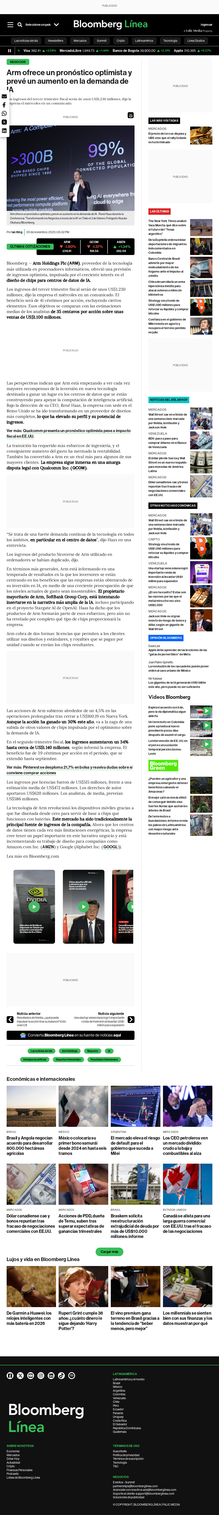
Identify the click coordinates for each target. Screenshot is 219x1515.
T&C (115, 1466)
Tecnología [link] (170, 40)
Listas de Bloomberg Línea (23, 1477)
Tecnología (120, 1462)
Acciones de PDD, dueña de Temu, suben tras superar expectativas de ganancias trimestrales (81, 1223)
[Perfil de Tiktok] (61, 1375)
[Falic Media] (186, 30)
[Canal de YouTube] (30, 1375)
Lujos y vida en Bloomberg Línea (43, 1259)
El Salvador (120, 1424)
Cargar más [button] (109, 1252)
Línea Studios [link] (196, 40)
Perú (116, 1405)
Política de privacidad (126, 1455)
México (117, 1386)
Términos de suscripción (128, 1458)
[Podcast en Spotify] (71, 1375)
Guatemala (119, 1431)
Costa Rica (120, 1420)
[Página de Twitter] (20, 1375)
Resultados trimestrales (104, 1059)
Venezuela (119, 1398)
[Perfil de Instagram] (40, 1375)
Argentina (119, 1390)
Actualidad (13, 1462)
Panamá (118, 1413)
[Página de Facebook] (10, 1375)
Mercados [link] (80, 40)
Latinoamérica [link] (144, 40)
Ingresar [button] (206, 25)
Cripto (11, 1466)
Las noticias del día (41, 1051)
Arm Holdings (69, 1051)
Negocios (18, 62)
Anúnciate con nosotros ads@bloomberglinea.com (144, 1489)
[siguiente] (131, 1019)
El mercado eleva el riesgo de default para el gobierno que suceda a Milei (135, 1145)
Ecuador (118, 1409)
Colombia (119, 1394)
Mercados (13, 1455)
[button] (131, 115)
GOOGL (111, 846)
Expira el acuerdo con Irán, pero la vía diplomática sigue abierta (167, 712)
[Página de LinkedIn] (51, 1375)
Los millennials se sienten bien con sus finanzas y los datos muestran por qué (187, 1318)
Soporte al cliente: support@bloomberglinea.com (143, 1493)
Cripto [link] (121, 40)
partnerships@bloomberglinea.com (135, 1486)
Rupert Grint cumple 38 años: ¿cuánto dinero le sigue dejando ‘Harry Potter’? (81, 1321)
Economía (13, 1451)
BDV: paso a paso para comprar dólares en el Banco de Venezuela (167, 443)
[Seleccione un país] (56, 25)
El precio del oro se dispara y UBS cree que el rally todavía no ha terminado (167, 138)
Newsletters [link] (55, 40)
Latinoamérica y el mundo (129, 1379)
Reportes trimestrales (68, 1059)
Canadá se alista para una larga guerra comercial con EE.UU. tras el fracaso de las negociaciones (187, 1223)
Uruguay (118, 1416)
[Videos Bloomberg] (180, 697)
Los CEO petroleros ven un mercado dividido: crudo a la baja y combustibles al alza (185, 1145)
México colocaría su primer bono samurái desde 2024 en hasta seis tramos (83, 1145)
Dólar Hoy (13, 1458)
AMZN (48, 846)
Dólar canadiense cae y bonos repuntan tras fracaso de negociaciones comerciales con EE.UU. (31, 1223)
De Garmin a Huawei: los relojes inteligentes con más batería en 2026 (29, 1318)
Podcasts (13, 1473)
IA (109, 1051)
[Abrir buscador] (20, 25)
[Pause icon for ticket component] (9, 50)
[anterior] (10, 1019)
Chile (116, 1401)
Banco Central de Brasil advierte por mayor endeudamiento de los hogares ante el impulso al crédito (165, 267)
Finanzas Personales (20, 1470)
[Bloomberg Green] (180, 765)
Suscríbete (120, 1451)
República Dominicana (127, 1428)
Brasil (116, 1383)
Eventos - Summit (124, 1482)
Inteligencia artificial (34, 1059)
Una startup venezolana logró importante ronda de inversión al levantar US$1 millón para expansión (99, 1021)
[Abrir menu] (10, 25)
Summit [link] (102, 40)
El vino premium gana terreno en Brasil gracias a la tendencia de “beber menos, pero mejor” (135, 1321)
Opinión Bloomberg (166, 638)
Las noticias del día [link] (26, 40)
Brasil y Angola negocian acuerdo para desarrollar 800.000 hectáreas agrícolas (30, 1145)
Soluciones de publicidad (128, 1497)
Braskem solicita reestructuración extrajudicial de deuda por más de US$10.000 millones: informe (135, 1226)
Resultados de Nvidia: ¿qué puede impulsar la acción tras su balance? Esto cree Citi (41, 1021)
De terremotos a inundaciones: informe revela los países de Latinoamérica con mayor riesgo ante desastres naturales (168, 825)
